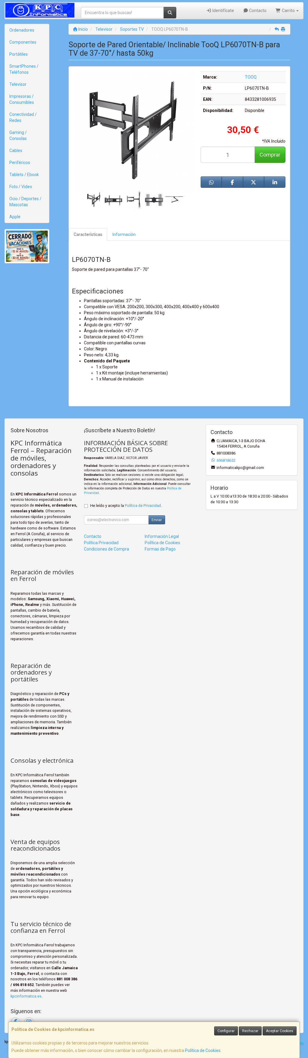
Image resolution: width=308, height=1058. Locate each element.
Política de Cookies (202, 1050)
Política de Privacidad (143, 505)
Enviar (157, 520)
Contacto (257, 10)
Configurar (226, 1031)
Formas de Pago (160, 549)
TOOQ (251, 77)
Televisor (17, 84)
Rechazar (250, 1031)
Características (88, 234)
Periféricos (19, 162)
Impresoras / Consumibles (21, 99)
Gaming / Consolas (18, 135)
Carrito (288, 10)
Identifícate (222, 10)
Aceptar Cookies (279, 1031)
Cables (15, 150)
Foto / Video (20, 186)
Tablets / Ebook (24, 174)
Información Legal (162, 536)
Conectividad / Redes (23, 117)
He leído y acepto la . (126, 505)
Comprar (270, 154)
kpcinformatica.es (26, 996)
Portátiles (18, 54)
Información (124, 234)
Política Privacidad (101, 542)
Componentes (22, 42)
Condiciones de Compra (106, 549)
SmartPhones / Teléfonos (23, 69)
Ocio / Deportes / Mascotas (25, 201)
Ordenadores (21, 30)
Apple (14, 216)
